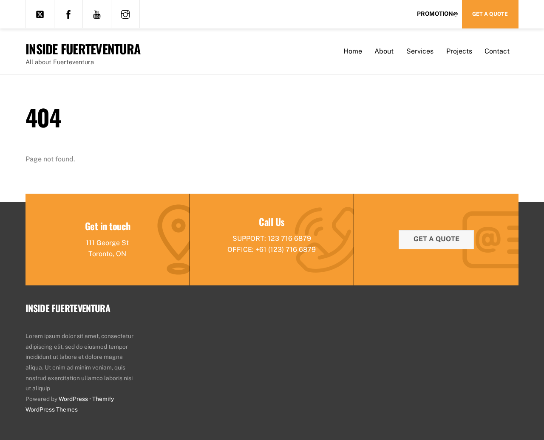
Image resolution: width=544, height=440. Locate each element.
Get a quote (436, 239)
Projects (459, 51)
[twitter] (39, 13)
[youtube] (96, 13)
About (384, 51)
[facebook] (68, 13)
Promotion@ (437, 13)
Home (352, 51)
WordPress (73, 398)
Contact (497, 51)
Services (420, 51)
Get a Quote (490, 14)
